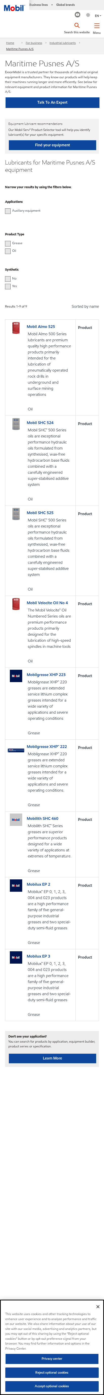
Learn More (52, 1058)
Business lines (38, 5)
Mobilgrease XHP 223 (46, 674)
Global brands (65, 5)
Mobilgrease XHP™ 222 (47, 746)
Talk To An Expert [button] (52, 102)
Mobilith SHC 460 (42, 818)
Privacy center (52, 1358)
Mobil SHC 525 (40, 512)
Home (10, 43)
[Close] (97, 1306)
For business (34, 43)
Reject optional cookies (51, 1372)
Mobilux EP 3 (38, 956)
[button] (97, 27)
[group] (49, 210)
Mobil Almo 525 (41, 326)
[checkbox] (8, 211)
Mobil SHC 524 (40, 422)
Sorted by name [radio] (85, 306)
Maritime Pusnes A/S (20, 49)
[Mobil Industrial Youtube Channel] (77, 15)
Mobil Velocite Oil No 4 (47, 602)
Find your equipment (52, 145)
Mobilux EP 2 (38, 884)
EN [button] (97, 16)
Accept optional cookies (52, 1386)
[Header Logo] (14, 5)
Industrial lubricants (62, 43)
